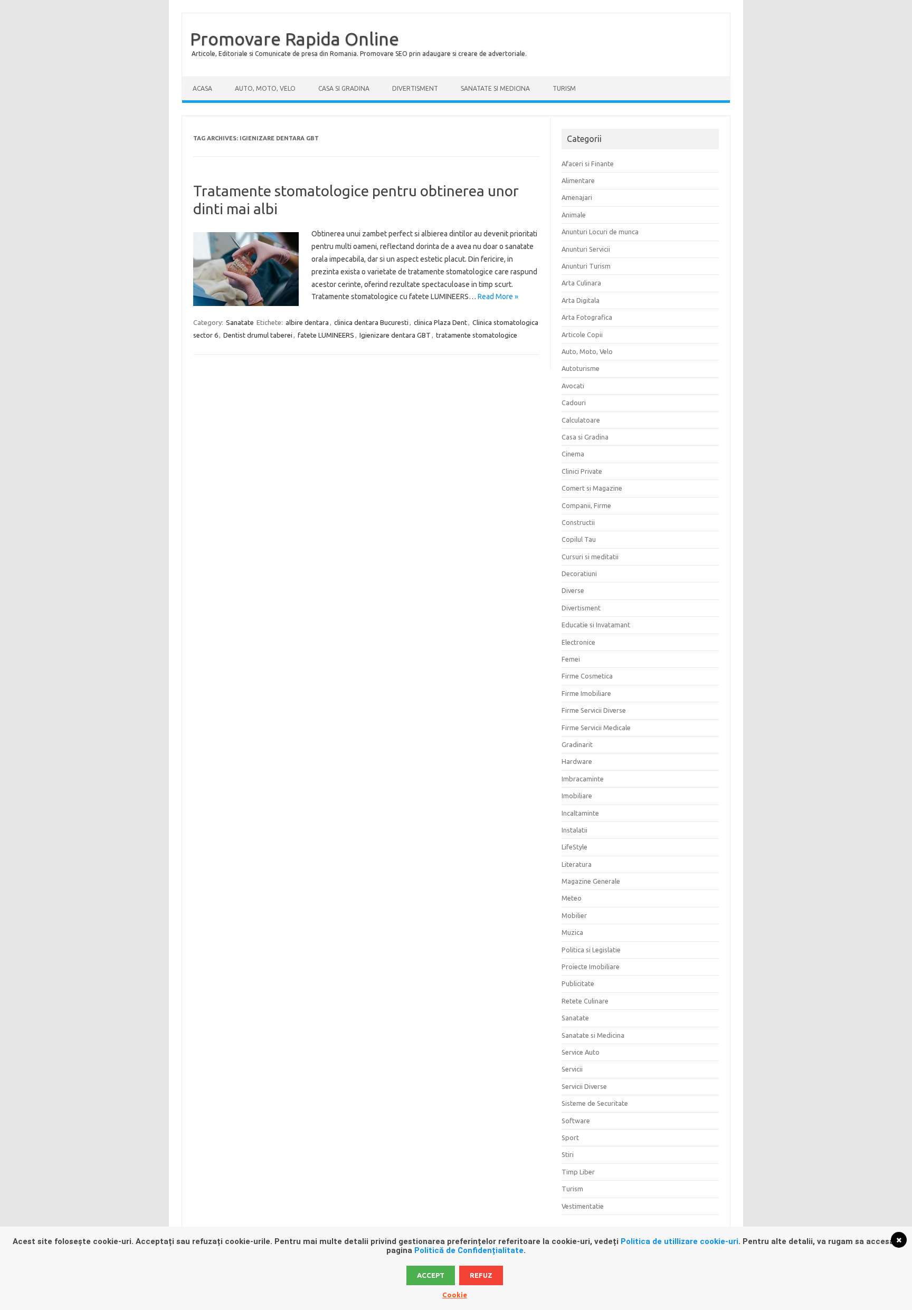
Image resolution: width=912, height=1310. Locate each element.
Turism (564, 88)
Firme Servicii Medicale (596, 727)
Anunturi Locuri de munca (600, 231)
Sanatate (240, 322)
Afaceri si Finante (588, 163)
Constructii (578, 522)
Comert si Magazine (592, 488)
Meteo (572, 898)
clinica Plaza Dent (440, 322)
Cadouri (574, 402)
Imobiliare (577, 795)
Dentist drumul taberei (257, 335)
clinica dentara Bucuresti (371, 322)
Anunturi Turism (586, 266)
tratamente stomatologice (476, 335)
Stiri (568, 1154)
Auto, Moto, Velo (265, 88)
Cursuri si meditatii (590, 556)
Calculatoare (581, 420)
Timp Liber (578, 1171)
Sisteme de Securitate (595, 1103)
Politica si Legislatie (591, 949)
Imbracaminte (583, 778)
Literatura (577, 864)
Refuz (481, 1275)
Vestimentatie (583, 1206)
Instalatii (574, 830)
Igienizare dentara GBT (395, 335)
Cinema (573, 453)
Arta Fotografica (587, 317)
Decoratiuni (579, 573)
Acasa (202, 88)
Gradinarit (577, 744)
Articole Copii (582, 334)
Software (576, 1120)
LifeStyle (574, 846)
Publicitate (578, 983)
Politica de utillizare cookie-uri (679, 1241)
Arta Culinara (581, 282)
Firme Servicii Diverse (594, 710)
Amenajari (577, 197)
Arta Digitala (581, 300)
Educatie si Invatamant (596, 624)
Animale (574, 214)
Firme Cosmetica (587, 676)
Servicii (572, 1069)
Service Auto (581, 1052)
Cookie (454, 1294)
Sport (570, 1137)
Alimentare (578, 180)
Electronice (578, 642)
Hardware (577, 761)
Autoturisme (581, 368)
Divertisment (415, 88)
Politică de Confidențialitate (469, 1250)
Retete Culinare (585, 1001)
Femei (571, 659)
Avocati (573, 385)
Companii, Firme (586, 505)
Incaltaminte (580, 813)
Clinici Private (582, 471)
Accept (430, 1275)
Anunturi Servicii (586, 249)
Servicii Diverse (584, 1086)
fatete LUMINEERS (326, 335)
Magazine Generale (591, 881)
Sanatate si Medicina (495, 88)
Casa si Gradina (343, 88)
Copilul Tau (579, 539)
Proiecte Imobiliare (591, 966)
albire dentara (307, 322)
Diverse (573, 590)
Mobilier (574, 915)
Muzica (572, 932)
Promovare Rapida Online (294, 38)
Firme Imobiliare (586, 693)
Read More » (498, 296)
